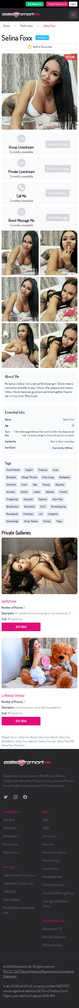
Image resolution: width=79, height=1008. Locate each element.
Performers (26, 25)
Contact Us (49, 836)
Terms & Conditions (55, 852)
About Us (48, 844)
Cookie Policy (51, 869)
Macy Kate (9, 828)
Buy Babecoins (34, 3)
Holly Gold (9, 891)
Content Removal (53, 885)
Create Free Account (57, 3)
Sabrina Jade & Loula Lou (19, 875)
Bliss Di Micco (11, 852)
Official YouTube (52, 945)
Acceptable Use (52, 877)
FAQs (46, 828)
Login (73, 3)
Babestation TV (52, 929)
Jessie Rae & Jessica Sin (18, 883)
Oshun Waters (11, 900)
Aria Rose (9, 820)
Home (6, 25)
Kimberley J (10, 836)
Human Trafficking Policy (58, 893)
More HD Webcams (54, 937)
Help (45, 820)
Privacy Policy (51, 860)
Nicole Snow (10, 844)
